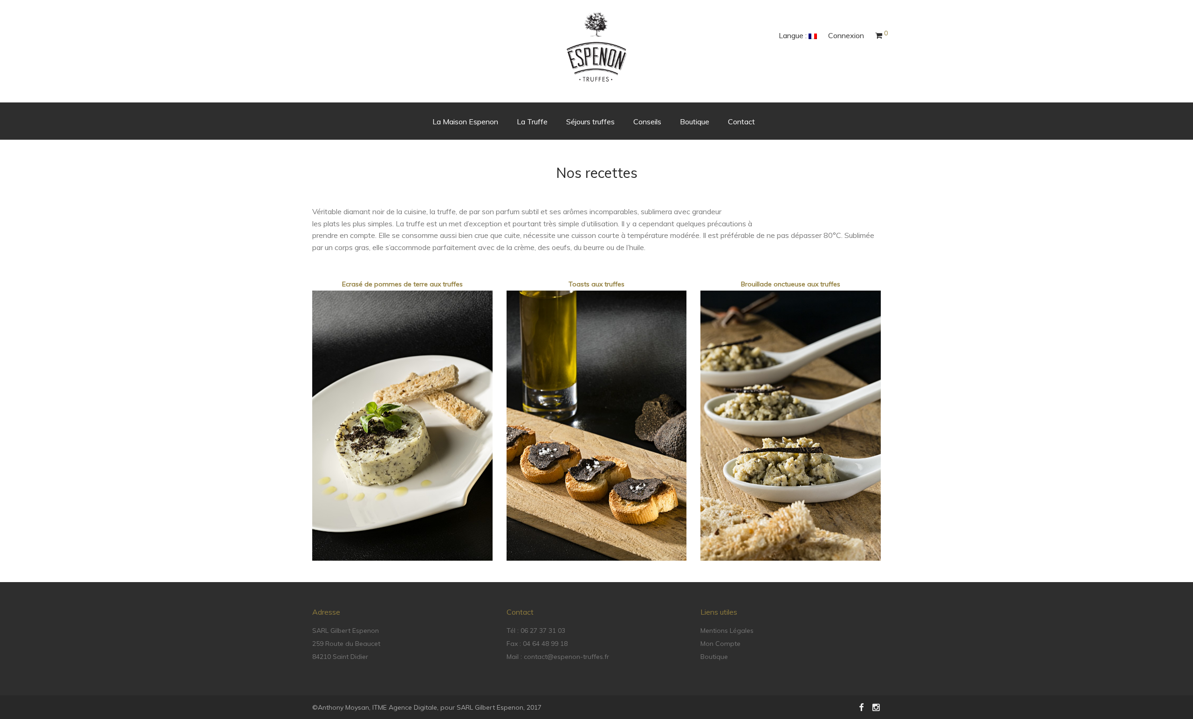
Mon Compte (720, 643)
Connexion (846, 35)
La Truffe (532, 121)
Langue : (794, 35)
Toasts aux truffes (596, 284)
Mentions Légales (727, 630)
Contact (741, 121)
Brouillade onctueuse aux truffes (790, 284)
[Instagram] (876, 707)
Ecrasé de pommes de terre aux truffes (402, 284)
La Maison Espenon (465, 121)
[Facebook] (861, 707)
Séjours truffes (590, 121)
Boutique (694, 121)
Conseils (647, 121)
